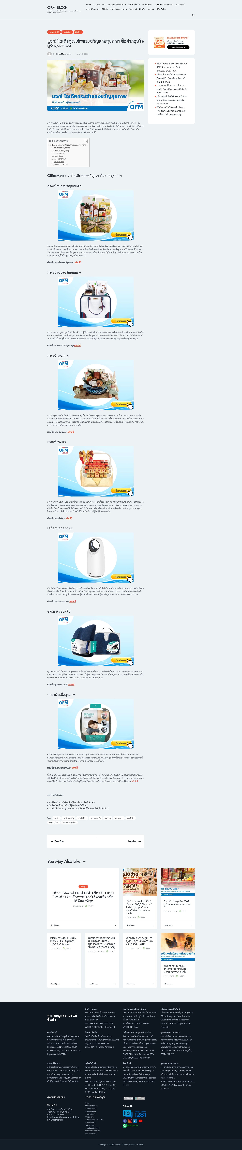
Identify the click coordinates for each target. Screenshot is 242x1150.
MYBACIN (165, 1088)
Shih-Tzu (104, 1027)
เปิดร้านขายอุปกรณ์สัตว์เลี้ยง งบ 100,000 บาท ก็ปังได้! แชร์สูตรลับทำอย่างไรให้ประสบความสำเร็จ (139, 907)
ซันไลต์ (180, 1047)
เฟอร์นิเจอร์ (52, 1032)
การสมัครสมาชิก (90, 1108)
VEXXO (135, 1057)
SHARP (106, 1081)
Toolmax (64, 1050)
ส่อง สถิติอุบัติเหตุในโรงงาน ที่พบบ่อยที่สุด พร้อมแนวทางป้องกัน (175, 969)
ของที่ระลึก (130, 818)
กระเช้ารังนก (58, 156)
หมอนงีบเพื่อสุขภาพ (60, 164)
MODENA (61, 1054)
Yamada (74, 1077)
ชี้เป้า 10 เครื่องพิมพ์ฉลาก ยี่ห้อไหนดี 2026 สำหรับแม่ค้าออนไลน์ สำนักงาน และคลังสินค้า (172, 67)
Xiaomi (88, 1081)
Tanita (187, 1085)
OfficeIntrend (74, 1050)
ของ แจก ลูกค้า (96, 818)
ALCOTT (95, 1027)
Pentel (146, 1023)
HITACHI (100, 1088)
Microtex (62, 1077)
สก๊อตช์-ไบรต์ (181, 1050)
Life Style (78, 32)
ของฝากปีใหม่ (53, 822)
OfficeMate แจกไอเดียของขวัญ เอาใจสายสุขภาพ (68, 145)
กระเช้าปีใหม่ (82, 818)
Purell (179, 1081)
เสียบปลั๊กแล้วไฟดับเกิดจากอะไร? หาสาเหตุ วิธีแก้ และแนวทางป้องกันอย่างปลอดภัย (172, 100)
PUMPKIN (133, 1054)
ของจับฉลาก (119, 818)
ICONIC (59, 1047)
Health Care (67, 32)
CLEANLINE (90, 1047)
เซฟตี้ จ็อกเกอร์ (61, 1081)
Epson (182, 1023)
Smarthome (90, 1088)
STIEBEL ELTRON (146, 1050)
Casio (132, 1023)
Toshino (126, 1050)
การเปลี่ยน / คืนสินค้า (92, 1128)
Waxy (135, 1081)
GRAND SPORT (129, 1077)
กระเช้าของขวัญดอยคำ (62, 148)
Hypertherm (144, 1057)
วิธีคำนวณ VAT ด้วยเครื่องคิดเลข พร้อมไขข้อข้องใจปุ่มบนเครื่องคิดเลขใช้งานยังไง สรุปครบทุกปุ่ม (171, 111)
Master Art (142, 1077)
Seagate (100, 1047)
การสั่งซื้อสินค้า (90, 1114)
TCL (107, 1088)
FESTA (163, 1054)
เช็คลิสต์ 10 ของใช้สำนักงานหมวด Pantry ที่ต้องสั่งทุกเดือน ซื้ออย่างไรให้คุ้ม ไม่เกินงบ (171, 78)
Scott (163, 1047)
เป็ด (189, 1050)
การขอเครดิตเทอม (91, 1106)
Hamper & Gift (54, 32)
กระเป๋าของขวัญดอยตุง (61, 150)
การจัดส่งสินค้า (90, 1122)
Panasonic (109, 1047)
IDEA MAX (98, 1023)
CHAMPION (166, 1050)
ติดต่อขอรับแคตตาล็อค (92, 1131)
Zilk (173, 1050)
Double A (89, 1023)
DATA (125, 1054)
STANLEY (127, 1057)
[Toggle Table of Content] (84, 141)
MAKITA (150, 1054)
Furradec (51, 1047)
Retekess (152, 1077)
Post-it (112, 1027)
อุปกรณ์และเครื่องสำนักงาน (134, 1009)
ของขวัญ (108, 818)
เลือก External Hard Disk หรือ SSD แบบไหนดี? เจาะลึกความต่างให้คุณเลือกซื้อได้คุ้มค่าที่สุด (83, 897)
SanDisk (101, 1043)
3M (68, 1077)
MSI (108, 1043)
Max (136, 1027)
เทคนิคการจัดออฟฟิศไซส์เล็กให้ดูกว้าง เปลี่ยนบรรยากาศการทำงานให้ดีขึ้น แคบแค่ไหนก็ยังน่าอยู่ (101, 942)
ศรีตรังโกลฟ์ (52, 1077)
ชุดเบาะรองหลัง (59, 162)
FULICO (164, 1081)
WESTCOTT (128, 1027)
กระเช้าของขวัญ (68, 818)
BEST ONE (127, 1081)
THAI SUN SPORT (147, 1081)
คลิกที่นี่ (78, 262)
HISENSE (111, 1085)
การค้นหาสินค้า (90, 1111)
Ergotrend (51, 1054)
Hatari (112, 1081)
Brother (164, 1023)
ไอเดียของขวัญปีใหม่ (69, 822)
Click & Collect (90, 1125)
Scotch (139, 1023)
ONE (106, 1023)
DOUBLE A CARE (168, 1085)
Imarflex (94, 1092)
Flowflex (186, 1081)
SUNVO (170, 1054)
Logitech (89, 1043)
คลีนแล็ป (180, 1085)
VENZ (104, 1085)
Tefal (112, 1088)
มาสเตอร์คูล (97, 1081)
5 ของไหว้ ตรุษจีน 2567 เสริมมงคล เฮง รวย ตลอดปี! (177, 904)
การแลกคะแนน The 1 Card (94, 1120)
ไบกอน (187, 1047)
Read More (55, 925)
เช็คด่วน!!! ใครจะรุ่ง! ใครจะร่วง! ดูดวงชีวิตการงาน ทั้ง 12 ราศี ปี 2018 (139, 941)
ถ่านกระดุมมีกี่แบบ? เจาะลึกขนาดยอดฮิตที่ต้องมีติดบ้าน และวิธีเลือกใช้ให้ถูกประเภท (172, 89)
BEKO (87, 1092)
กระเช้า (56, 818)
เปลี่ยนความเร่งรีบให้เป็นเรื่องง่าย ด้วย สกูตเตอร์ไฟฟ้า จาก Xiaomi (63, 941)
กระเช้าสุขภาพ (59, 153)
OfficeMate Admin (63, 54)
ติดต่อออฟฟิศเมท (90, 1133)
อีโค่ (52, 1081)
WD (95, 1043)
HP (170, 1023)
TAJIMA (142, 1054)
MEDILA (67, 1047)
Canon (175, 1023)
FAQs (87, 1103)
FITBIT (126, 1085)
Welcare (171, 1081)
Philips (134, 1050)
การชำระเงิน (89, 1117)
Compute (165, 1027)
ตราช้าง (126, 1023)
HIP (192, 1081)
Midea (102, 1092)
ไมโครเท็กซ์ (73, 1081)
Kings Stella (171, 1047)
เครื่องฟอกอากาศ (60, 159)
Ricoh (188, 1023)
